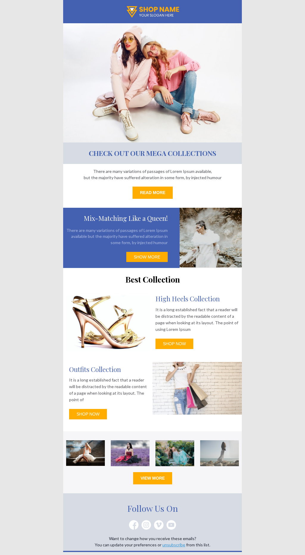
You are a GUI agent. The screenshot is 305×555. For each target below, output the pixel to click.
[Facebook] (134, 525)
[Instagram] (146, 525)
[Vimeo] (159, 525)
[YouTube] (171, 525)
